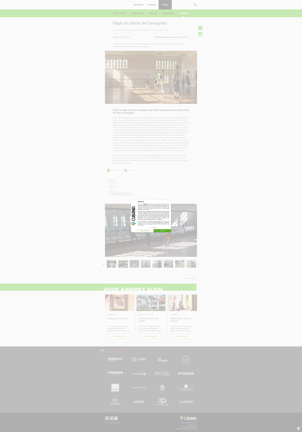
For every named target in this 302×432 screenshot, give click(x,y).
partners (145, 204)
